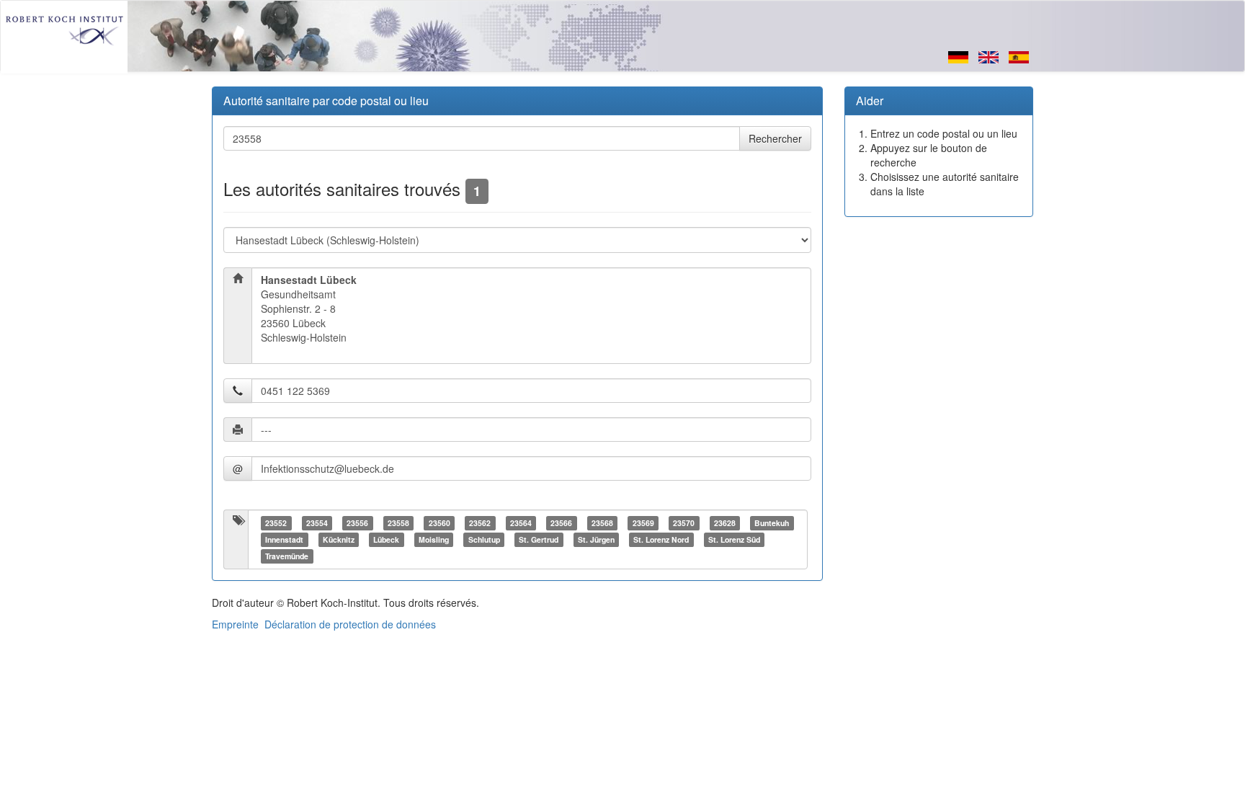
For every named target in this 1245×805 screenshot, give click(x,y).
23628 (725, 522)
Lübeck (386, 539)
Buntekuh (771, 522)
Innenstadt (284, 539)
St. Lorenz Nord (661, 539)
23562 (480, 522)
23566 (561, 522)
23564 (521, 522)
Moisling (434, 539)
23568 (602, 522)
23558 (398, 522)
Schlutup (484, 539)
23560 (439, 522)
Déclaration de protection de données (350, 624)
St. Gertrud (538, 539)
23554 (317, 522)
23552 (276, 522)
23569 (643, 522)
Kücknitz (338, 539)
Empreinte (235, 624)
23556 (357, 522)
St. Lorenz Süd (734, 539)
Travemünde (286, 556)
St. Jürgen (596, 539)
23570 (684, 522)
